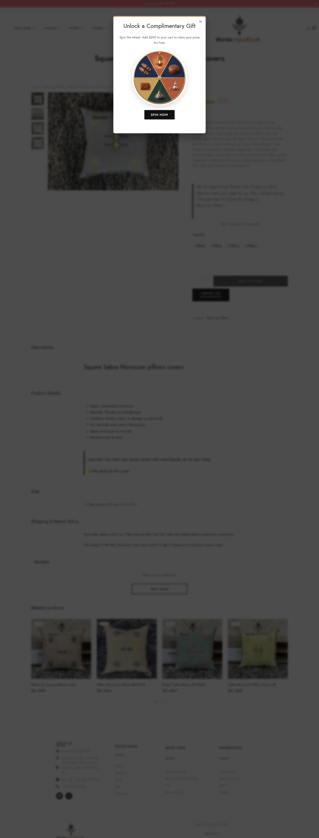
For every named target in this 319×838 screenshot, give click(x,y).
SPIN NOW (159, 115)
